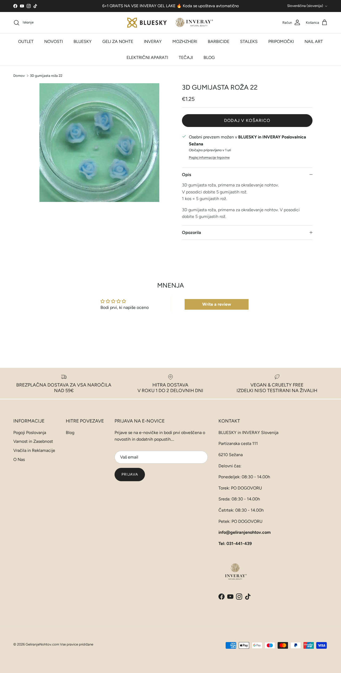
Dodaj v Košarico (247, 120)
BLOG (209, 57)
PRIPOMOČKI (281, 41)
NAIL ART (314, 41)
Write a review (216, 304)
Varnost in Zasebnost (33, 441)
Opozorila (191, 232)
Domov (19, 75)
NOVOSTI (53, 41)
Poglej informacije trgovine (209, 158)
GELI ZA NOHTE (117, 41)
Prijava (129, 474)
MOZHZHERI (184, 41)
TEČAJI (186, 57)
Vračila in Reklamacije (34, 450)
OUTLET (26, 41)
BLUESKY (83, 41)
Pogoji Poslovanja (29, 432)
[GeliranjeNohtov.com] (170, 22)
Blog (70, 432)
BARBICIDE (218, 41)
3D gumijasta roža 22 (46, 75)
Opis (186, 174)
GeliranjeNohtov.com (42, 644)
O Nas (19, 459)
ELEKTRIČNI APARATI (147, 57)
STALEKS (249, 41)
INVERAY (153, 41)
